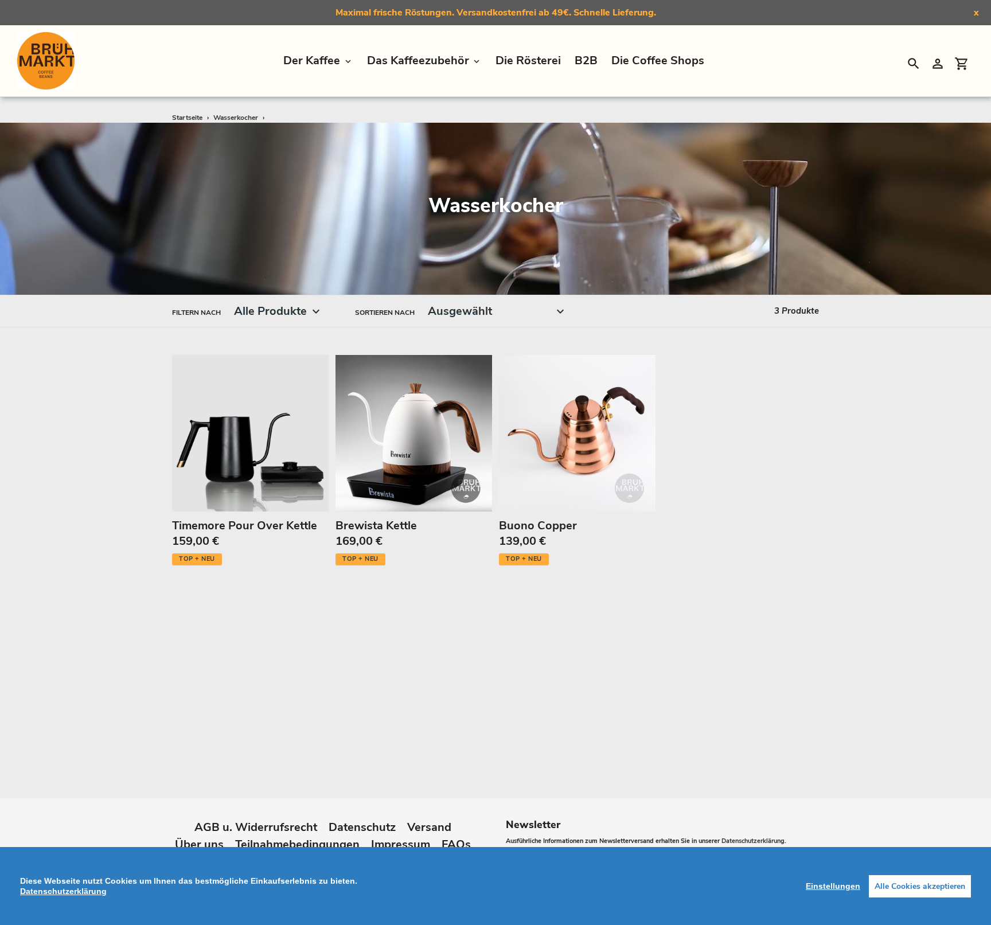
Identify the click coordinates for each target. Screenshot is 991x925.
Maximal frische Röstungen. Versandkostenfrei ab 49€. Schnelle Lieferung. (495, 12)
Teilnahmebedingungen (297, 844)
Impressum (400, 844)
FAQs (456, 844)
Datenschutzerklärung (753, 841)
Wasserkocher (235, 117)
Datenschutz (362, 827)
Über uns (199, 844)
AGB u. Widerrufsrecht (255, 827)
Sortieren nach (385, 312)
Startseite (187, 117)
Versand (429, 827)
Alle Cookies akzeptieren (920, 886)
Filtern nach (196, 312)
